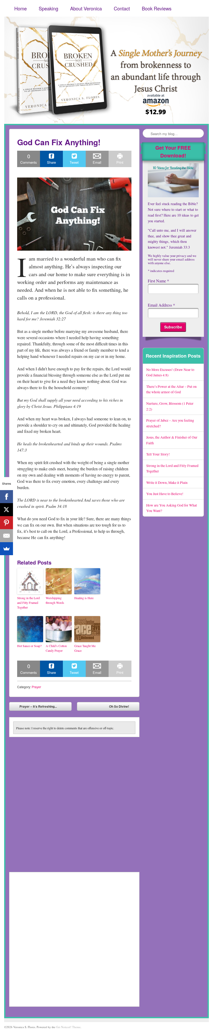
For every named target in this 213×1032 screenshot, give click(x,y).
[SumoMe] (6, 548)
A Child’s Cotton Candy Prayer (56, 648)
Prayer (36, 687)
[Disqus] (74, 802)
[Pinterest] (6, 522)
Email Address (161, 305)
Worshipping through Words (55, 600)
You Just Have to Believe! (164, 493)
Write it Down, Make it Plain (167, 482)
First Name (158, 280)
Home (20, 8)
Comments (28, 158)
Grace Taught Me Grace (85, 648)
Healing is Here (84, 598)
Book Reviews (156, 8)
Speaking (48, 8)
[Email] (6, 535)
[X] (6, 509)
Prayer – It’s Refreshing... (34, 707)
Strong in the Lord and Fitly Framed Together (28, 602)
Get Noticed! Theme (68, 1027)
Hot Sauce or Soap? (29, 646)
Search (147, 133)
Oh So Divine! (123, 707)
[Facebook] (6, 496)
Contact (122, 8)
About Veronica (86, 8)
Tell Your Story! (158, 454)
